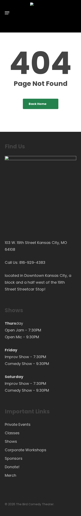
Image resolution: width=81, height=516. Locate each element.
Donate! (12, 466)
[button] (7, 13)
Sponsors (13, 458)
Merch (10, 475)
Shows (11, 441)
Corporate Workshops (25, 449)
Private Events (18, 424)
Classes (12, 433)
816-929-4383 (32, 262)
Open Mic (13, 337)
